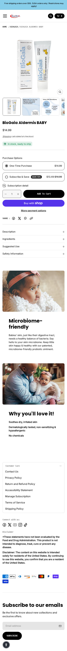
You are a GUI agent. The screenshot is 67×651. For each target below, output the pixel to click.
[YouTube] (15, 525)
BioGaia (14, 27)
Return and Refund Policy (20, 483)
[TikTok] (25, 525)
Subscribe (12, 635)
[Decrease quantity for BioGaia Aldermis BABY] (5, 194)
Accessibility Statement (19, 490)
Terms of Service (15, 502)
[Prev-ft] (60, 626)
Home (4, 27)
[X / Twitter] (19, 218)
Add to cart (44, 194)
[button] (6, 645)
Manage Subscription (18, 496)
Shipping (6, 136)
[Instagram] (20, 525)
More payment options (33, 210)
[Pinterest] (25, 218)
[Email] (31, 218)
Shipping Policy (14, 508)
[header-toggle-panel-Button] (4, 15)
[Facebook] (13, 218)
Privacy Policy (13, 477)
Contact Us (11, 471)
